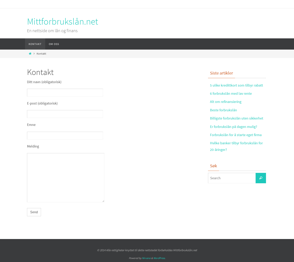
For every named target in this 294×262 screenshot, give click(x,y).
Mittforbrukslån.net (62, 21)
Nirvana (146, 258)
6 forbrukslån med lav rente (231, 93)
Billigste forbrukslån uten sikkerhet (236, 118)
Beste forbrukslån (223, 110)
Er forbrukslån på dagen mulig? (233, 126)
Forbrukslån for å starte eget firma (236, 134)
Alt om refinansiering (225, 101)
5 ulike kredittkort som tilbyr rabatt (236, 85)
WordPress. (159, 258)
